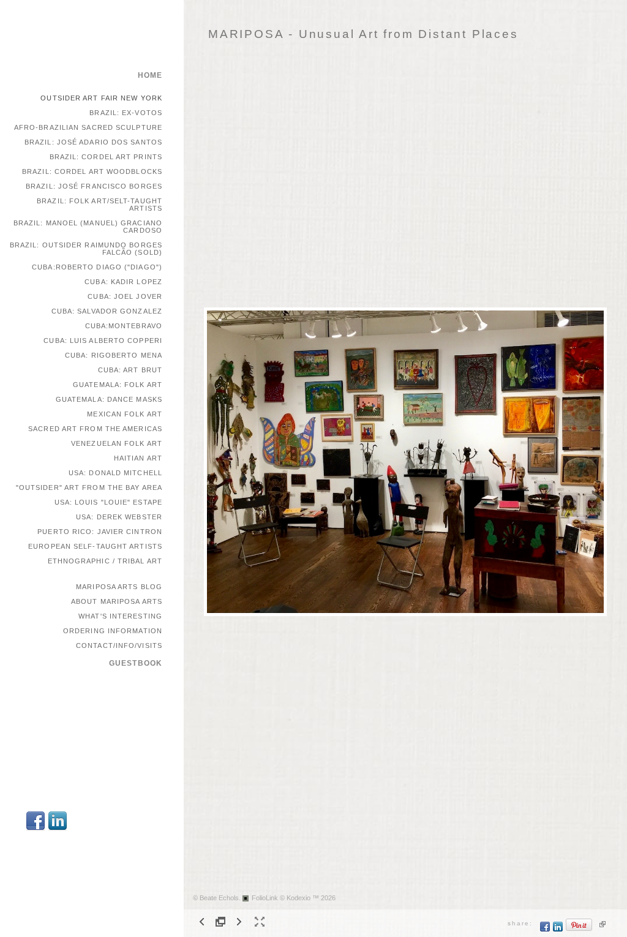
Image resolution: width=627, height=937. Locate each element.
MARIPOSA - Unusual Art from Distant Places (363, 34)
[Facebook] (35, 829)
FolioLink (265, 897)
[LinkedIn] (58, 829)
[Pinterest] (579, 929)
